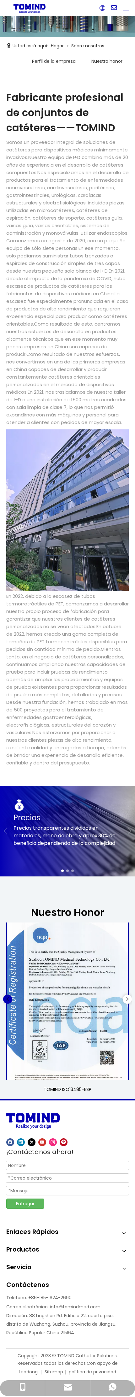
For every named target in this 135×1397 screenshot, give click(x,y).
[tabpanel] (67, 831)
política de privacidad (92, 1372)
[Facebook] (10, 1142)
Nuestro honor (106, 61)
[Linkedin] (21, 1142)
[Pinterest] (64, 1142)
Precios (27, 817)
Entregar (25, 1203)
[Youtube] (42, 1142)
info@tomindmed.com (75, 1307)
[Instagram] (53, 1142)
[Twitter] (31, 1142)
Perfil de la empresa (54, 61)
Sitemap (54, 1372)
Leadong (28, 1372)
